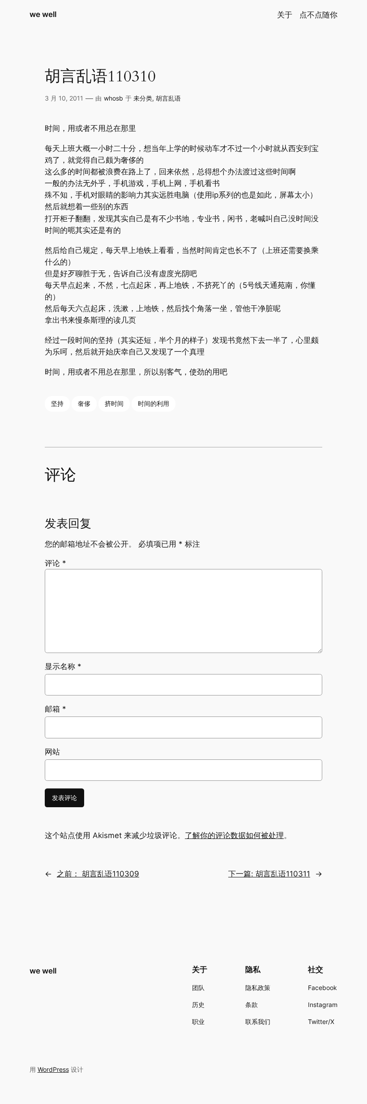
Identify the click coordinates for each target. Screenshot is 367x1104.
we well (43, 14)
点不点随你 (318, 14)
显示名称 (63, 666)
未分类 (142, 98)
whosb (113, 98)
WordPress (53, 1069)
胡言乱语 (168, 98)
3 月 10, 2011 (64, 98)
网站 (52, 751)
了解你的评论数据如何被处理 (234, 835)
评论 (55, 563)
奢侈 (84, 403)
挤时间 (114, 403)
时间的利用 (153, 403)
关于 (284, 14)
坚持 (57, 403)
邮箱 (55, 708)
